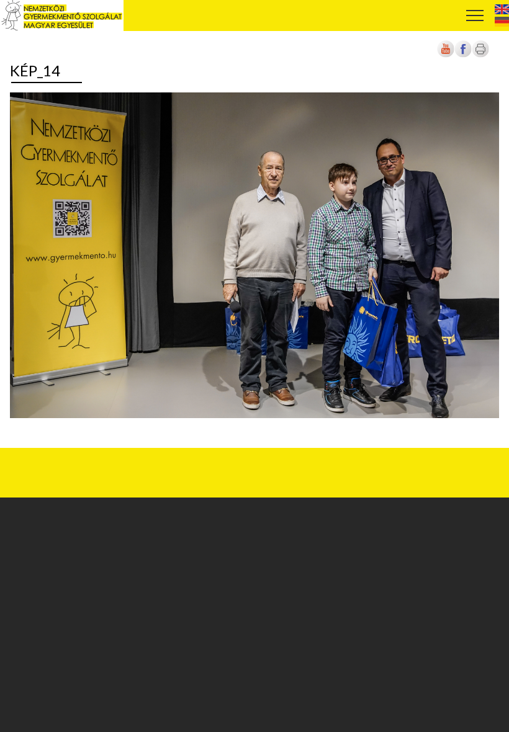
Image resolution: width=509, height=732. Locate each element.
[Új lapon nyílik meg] (463, 55)
